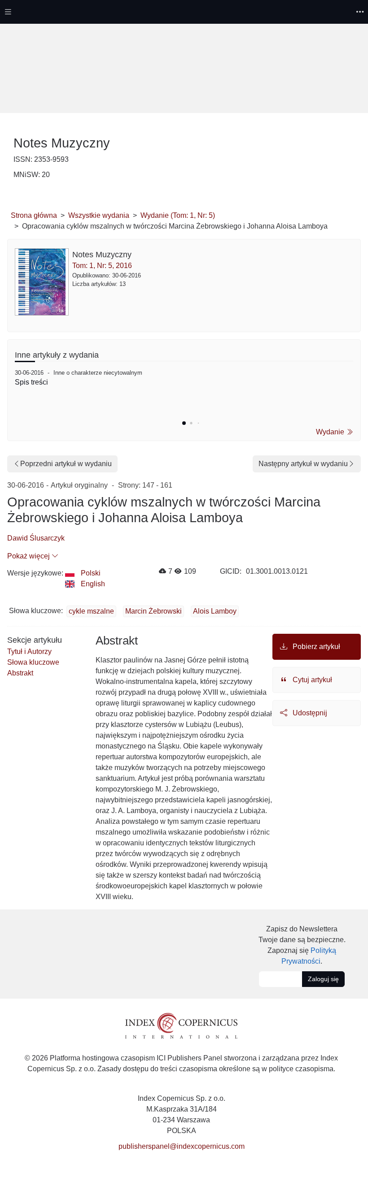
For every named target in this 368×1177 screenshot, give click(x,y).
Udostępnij (309, 713)
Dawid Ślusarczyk (36, 538)
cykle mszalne (91, 611)
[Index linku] (181, 1025)
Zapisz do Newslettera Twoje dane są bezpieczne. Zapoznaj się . (302, 945)
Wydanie (331, 432)
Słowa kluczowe (33, 662)
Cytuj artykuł (311, 680)
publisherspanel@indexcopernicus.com (181, 1146)
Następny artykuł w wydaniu (303, 463)
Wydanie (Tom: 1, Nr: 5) (177, 215)
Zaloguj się (323, 978)
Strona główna (34, 215)
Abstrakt (20, 673)
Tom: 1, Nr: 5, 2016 (102, 265)
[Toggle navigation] (8, 12)
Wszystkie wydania (98, 215)
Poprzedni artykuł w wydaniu (66, 463)
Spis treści (31, 382)
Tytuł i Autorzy (29, 651)
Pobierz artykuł (315, 646)
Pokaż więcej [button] (29, 556)
